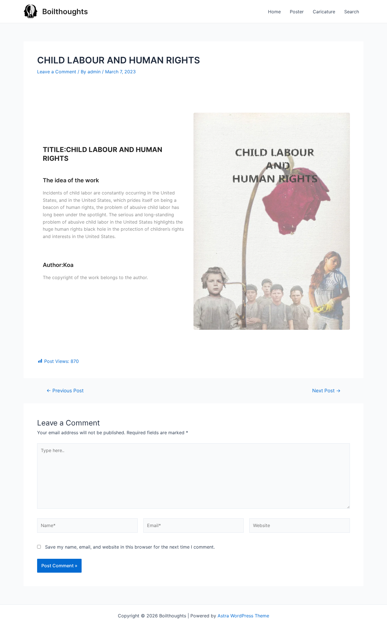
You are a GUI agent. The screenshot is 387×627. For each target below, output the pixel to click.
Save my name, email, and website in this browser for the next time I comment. (130, 547)
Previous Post (65, 390)
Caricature (324, 11)
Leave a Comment (56, 71)
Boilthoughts (65, 11)
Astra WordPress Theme (243, 616)
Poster (297, 11)
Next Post (326, 390)
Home (274, 11)
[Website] (299, 526)
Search (351, 11)
